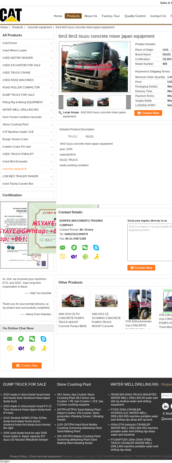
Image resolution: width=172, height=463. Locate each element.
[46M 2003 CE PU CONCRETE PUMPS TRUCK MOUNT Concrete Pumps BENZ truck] (73, 301)
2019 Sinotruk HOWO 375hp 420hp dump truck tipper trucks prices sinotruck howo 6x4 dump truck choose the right (27, 423)
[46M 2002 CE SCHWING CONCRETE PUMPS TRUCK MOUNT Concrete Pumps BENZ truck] (106, 301)
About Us (90, 16)
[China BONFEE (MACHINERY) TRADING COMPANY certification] (24, 234)
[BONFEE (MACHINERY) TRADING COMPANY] (61, 102)
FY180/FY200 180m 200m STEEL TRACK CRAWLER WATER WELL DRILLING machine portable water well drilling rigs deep (134, 444)
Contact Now (150, 113)
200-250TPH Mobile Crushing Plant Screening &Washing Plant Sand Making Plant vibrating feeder (79, 440)
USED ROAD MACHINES (18, 80)
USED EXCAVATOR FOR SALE (21, 65)
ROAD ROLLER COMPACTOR (21, 87)
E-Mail (167, 413)
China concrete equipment (45, 456)
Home (58, 16)
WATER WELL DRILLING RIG (20, 109)
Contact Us (158, 16)
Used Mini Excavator (15, 161)
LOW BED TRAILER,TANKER (20, 176)
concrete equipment (40, 27)
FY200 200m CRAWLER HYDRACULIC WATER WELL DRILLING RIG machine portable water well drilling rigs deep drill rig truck (134, 414)
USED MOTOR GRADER (17, 57)
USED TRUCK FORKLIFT (18, 154)
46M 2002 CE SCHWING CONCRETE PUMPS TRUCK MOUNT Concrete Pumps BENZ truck (106, 322)
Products (73, 16)
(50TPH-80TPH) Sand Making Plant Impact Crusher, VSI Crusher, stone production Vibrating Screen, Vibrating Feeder (80, 414)
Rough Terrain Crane (15, 139)
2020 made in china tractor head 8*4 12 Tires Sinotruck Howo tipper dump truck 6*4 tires (27, 410)
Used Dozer (9, 43)
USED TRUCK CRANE (16, 72)
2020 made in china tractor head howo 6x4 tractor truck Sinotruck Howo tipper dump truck (26, 398)
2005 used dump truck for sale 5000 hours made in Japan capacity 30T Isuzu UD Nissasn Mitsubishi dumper (25, 436)
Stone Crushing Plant (15, 124)
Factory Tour (111, 16)
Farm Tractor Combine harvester (22, 117)
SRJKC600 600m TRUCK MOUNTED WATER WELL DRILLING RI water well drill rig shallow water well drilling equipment (134, 399)
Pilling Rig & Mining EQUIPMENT (22, 102)
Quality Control (135, 16)
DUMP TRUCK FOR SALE (18, 94)
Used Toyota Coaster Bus (17, 183)
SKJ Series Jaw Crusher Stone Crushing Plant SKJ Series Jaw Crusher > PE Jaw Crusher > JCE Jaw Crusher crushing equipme (80, 399)
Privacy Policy (18, 456)
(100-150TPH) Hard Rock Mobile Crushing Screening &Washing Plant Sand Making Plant (79, 428)
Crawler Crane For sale (16, 146)
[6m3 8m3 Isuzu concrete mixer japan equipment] (95, 67)
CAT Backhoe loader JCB (17, 131)
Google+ (5, 461)
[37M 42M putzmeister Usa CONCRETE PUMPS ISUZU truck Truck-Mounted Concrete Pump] (140, 304)
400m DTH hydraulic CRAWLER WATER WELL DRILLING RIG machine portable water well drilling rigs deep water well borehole (134, 429)
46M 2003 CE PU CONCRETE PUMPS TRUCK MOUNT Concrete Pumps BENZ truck (72, 322)
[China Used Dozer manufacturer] (12, 15)
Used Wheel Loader (14, 50)
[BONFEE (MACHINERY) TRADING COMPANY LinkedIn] (165, 407)
